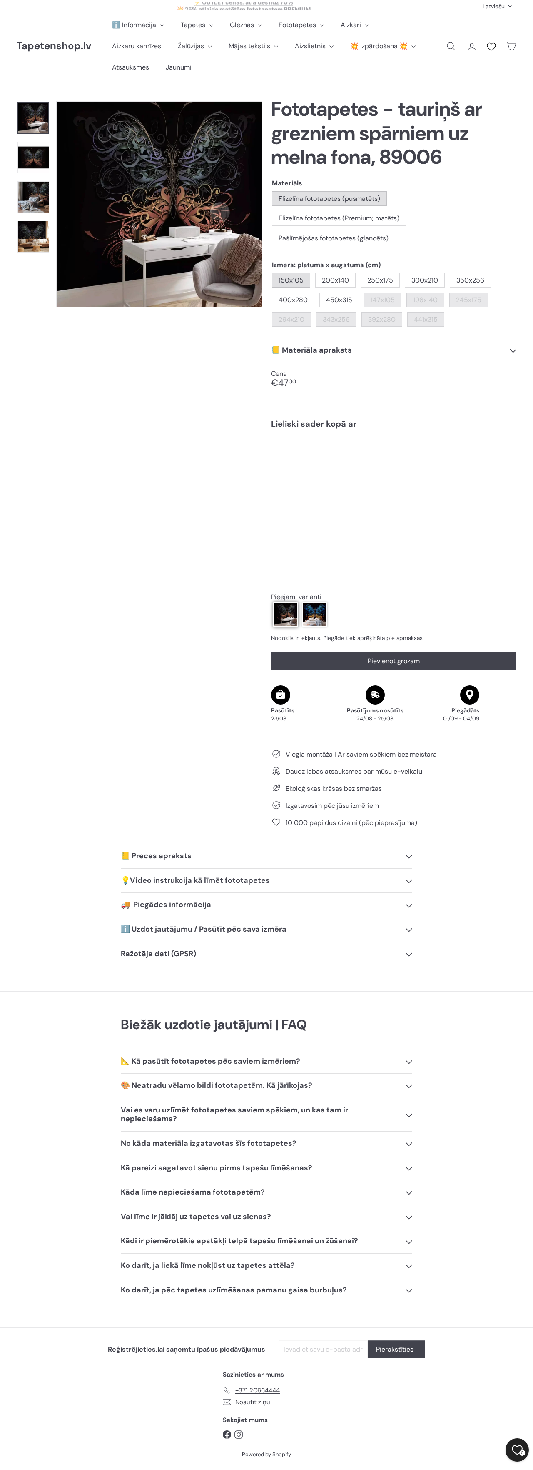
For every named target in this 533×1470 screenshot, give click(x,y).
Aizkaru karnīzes (136, 46)
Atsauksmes (130, 67)
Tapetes (194, 24)
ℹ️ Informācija (135, 24)
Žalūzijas (192, 46)
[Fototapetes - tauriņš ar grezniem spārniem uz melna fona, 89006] (393, 464)
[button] (285, 614)
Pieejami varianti (296, 596)
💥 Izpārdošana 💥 (379, 46)
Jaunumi (179, 67)
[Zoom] (159, 204)
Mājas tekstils (250, 46)
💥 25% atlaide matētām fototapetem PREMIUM (244, 6)
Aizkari (352, 24)
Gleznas (243, 24)
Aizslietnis (311, 46)
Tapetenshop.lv (54, 46)
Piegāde (333, 637)
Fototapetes (298, 24)
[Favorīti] (491, 47)
